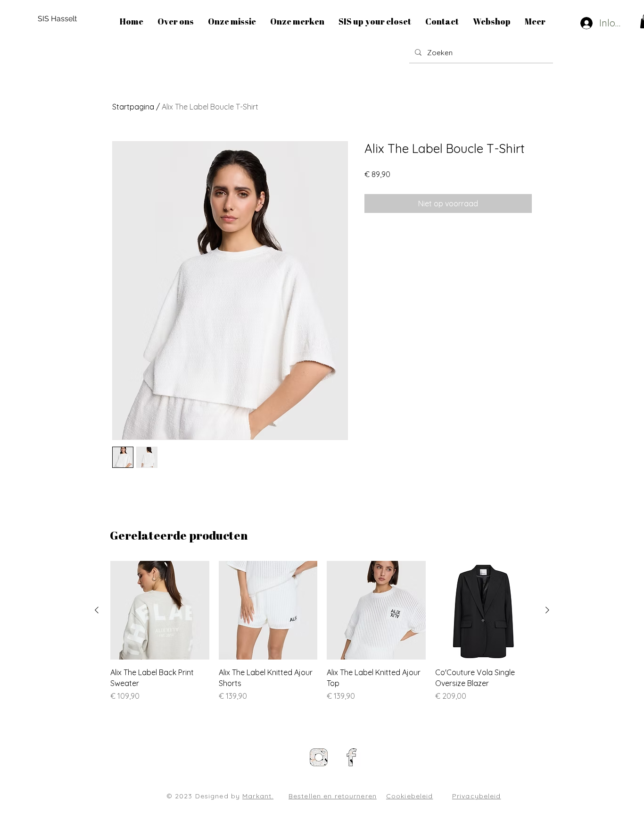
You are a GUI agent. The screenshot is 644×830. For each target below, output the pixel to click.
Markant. (257, 796)
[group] (322, 631)
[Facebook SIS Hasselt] (351, 757)
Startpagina (133, 106)
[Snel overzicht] (159, 610)
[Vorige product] (96, 610)
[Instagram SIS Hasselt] (318, 757)
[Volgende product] (547, 610)
